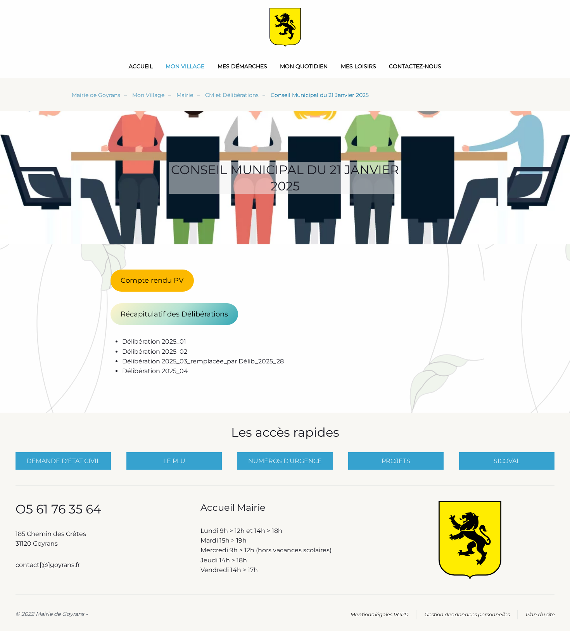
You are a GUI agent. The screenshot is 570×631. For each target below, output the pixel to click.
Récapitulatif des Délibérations (174, 314)
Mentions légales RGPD (379, 614)
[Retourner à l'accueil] (285, 27)
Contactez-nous (415, 66)
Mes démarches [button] (242, 66)
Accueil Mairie (233, 507)
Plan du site (539, 614)
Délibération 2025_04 (155, 371)
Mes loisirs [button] (358, 66)
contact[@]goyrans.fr (48, 565)
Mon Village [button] (185, 66)
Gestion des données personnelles (467, 614)
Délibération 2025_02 (154, 351)
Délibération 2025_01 (154, 341)
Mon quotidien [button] (304, 66)
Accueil (141, 66)
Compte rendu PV (152, 280)
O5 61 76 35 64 (58, 509)
